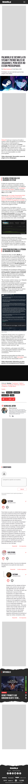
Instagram (10, 385)
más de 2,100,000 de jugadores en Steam (13, 200)
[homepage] (6, 2)
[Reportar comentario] (25, 501)
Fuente (3, 389)
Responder (14, 546)
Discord (22, 385)
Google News (12, 386)
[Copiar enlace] (13, 399)
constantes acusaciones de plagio (13, 188)
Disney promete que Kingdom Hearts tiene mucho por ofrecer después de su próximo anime (12, 699)
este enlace (20, 357)
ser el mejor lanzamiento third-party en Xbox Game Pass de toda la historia (13, 197)
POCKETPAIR (5, 395)
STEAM (12, 395)
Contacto (9, 770)
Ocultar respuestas (21, 569)
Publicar (22, 489)
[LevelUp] (4, 778)
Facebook (15, 383)
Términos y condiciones (16, 770)
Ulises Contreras (7, 69)
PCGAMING (16, 392)
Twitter (21, 383)
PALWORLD (9, 392)
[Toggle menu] (24, 2)
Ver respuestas (22, 546)
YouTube (3, 385)
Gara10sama (11, 552)
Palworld (3, 140)
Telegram (4, 386)
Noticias (16, 385)
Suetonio (10, 501)
